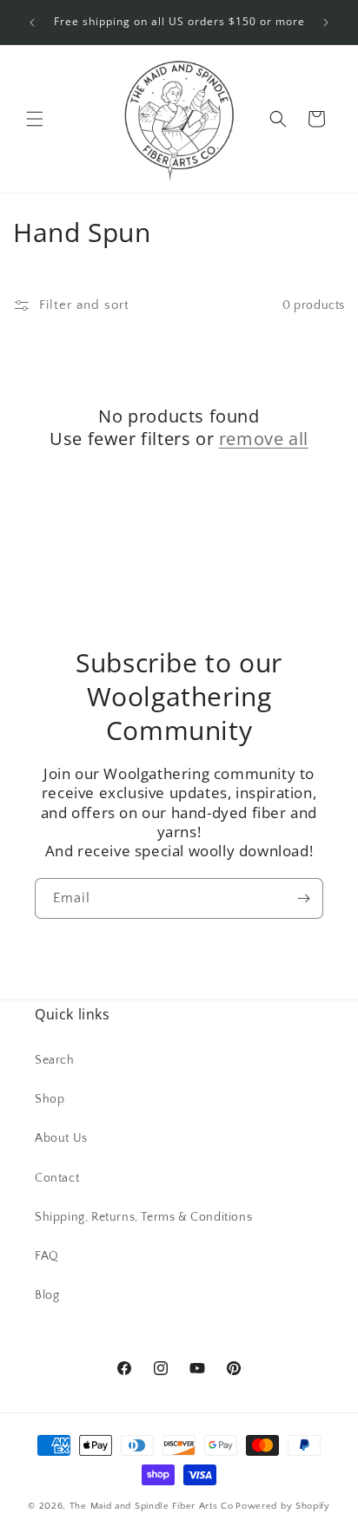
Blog (47, 1295)
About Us (61, 1138)
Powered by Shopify (282, 1506)
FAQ (47, 1256)
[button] (35, 119)
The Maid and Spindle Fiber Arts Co (152, 1506)
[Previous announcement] (32, 22)
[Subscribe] (303, 898)
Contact (57, 1178)
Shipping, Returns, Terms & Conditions (143, 1217)
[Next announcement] (326, 22)
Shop (49, 1099)
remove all (263, 439)
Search (55, 1060)
